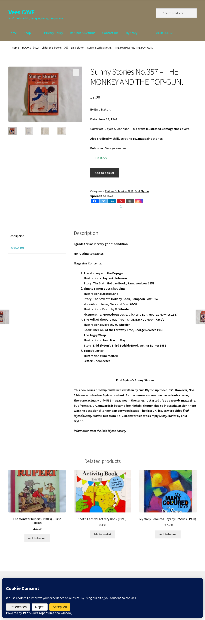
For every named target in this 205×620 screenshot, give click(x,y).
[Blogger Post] (130, 201)
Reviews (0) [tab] (16, 248)
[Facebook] (95, 201)
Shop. (27, 33)
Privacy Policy (53, 33)
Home (12, 33)
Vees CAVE (21, 12)
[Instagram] (139, 201)
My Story (131, 33)
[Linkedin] (112, 201)
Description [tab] (16, 236)
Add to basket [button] (37, 538)
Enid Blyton (77, 47)
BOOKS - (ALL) (30, 47)
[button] (76, 72)
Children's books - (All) (55, 47)
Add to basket (104, 173)
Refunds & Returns (82, 33)
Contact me (110, 33)
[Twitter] (103, 201)
